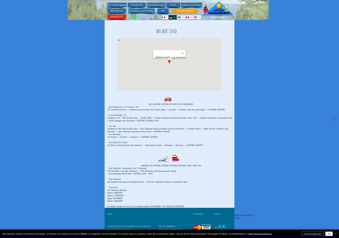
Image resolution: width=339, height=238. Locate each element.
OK (329, 233)
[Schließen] (335, 234)
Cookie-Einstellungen (313, 233)
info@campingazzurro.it (173, 229)
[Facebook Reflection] (223, 226)
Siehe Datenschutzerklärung (260, 233)
